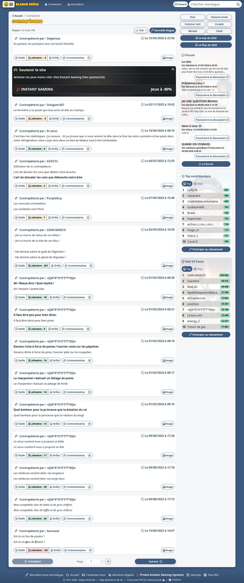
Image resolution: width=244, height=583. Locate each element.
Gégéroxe (53, 38)
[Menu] (8, 4)
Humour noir (193, 24)
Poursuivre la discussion (211, 77)
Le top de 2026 (207, 38)
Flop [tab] (199, 183)
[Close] (173, 69)
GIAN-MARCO (56, 230)
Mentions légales (122, 575)
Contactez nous (95, 575)
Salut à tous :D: (192, 126)
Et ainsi (52, 131)
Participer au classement (207, 249)
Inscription (77, 4)
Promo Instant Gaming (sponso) (162, 575)
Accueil (18, 15)
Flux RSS (212, 575)
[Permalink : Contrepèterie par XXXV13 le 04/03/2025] (16, 160)
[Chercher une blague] (238, 4)
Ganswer (53, 531)
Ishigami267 (55, 105)
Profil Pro (176, 579)
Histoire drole (219, 17)
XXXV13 (52, 161)
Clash (219, 31)
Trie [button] (141, 30)
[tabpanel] (206, 215)
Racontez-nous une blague (45, 575)
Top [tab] (188, 183)
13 (108, 561)
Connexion (54, 4)
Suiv (154, 561)
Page (80, 561)
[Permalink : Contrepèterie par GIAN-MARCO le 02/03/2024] (16, 229)
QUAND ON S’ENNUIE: (196, 144)
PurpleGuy (54, 198)
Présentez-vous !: (193, 83)
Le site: (186, 62)
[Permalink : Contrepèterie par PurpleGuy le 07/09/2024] (16, 197)
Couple (219, 24)
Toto (192, 17)
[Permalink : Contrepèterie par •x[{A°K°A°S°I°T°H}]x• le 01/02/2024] (16, 277)
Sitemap (195, 575)
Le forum (207, 164)
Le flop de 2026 (207, 45)
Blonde (192, 31)
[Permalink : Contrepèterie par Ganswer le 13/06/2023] (16, 530)
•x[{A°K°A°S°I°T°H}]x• (61, 278)
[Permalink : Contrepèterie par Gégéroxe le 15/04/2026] (16, 38)
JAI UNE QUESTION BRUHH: (200, 101)
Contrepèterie (29, 38)
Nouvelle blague (164, 30)
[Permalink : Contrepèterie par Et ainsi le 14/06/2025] (16, 130)
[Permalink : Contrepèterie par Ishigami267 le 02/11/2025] (16, 104)
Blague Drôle (27, 4)
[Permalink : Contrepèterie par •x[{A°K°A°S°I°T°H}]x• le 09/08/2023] (16, 435)
